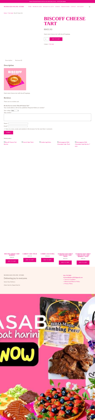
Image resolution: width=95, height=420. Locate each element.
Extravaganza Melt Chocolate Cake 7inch (65, 255)
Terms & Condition (69, 279)
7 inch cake (10, 13)
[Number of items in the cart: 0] (89, 6)
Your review (8, 112)
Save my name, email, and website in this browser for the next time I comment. (29, 129)
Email (6, 126)
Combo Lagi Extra (47, 254)
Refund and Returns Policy (72, 281)
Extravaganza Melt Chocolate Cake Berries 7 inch (83, 255)
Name (6, 123)
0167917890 (59, 1)
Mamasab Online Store (14, 6)
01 (64, 275)
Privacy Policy (68, 283)
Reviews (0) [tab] (18, 60)
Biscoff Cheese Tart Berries (12, 254)
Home (5, 13)
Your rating (7, 110)
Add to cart (56, 39)
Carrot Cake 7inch (30, 254)
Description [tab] (8, 60)
